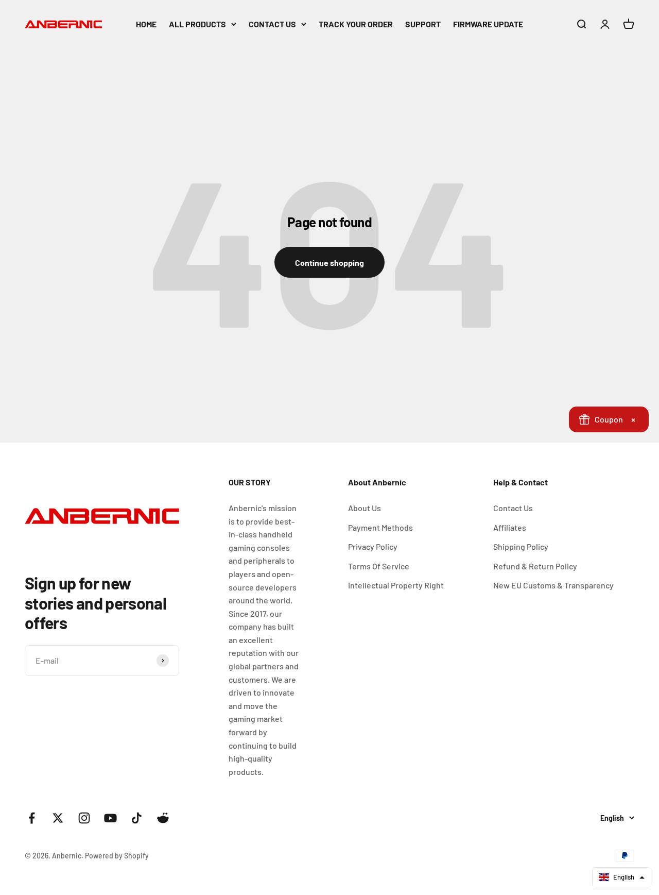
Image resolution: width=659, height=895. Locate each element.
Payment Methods (380, 527)
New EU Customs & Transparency (553, 585)
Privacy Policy (372, 546)
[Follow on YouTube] (110, 818)
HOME (146, 24)
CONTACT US (272, 24)
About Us (364, 508)
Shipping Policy (520, 546)
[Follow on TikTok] (137, 818)
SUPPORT (423, 24)
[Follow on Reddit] (163, 818)
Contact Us (513, 508)
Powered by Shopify (117, 855)
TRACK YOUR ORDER (356, 24)
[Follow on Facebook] (32, 818)
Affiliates (509, 527)
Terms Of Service (378, 566)
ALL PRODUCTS (197, 24)
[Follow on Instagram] (84, 818)
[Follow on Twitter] (58, 818)
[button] (622, 877)
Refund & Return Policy (535, 566)
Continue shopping (329, 262)
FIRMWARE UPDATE (488, 24)
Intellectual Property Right (396, 585)
